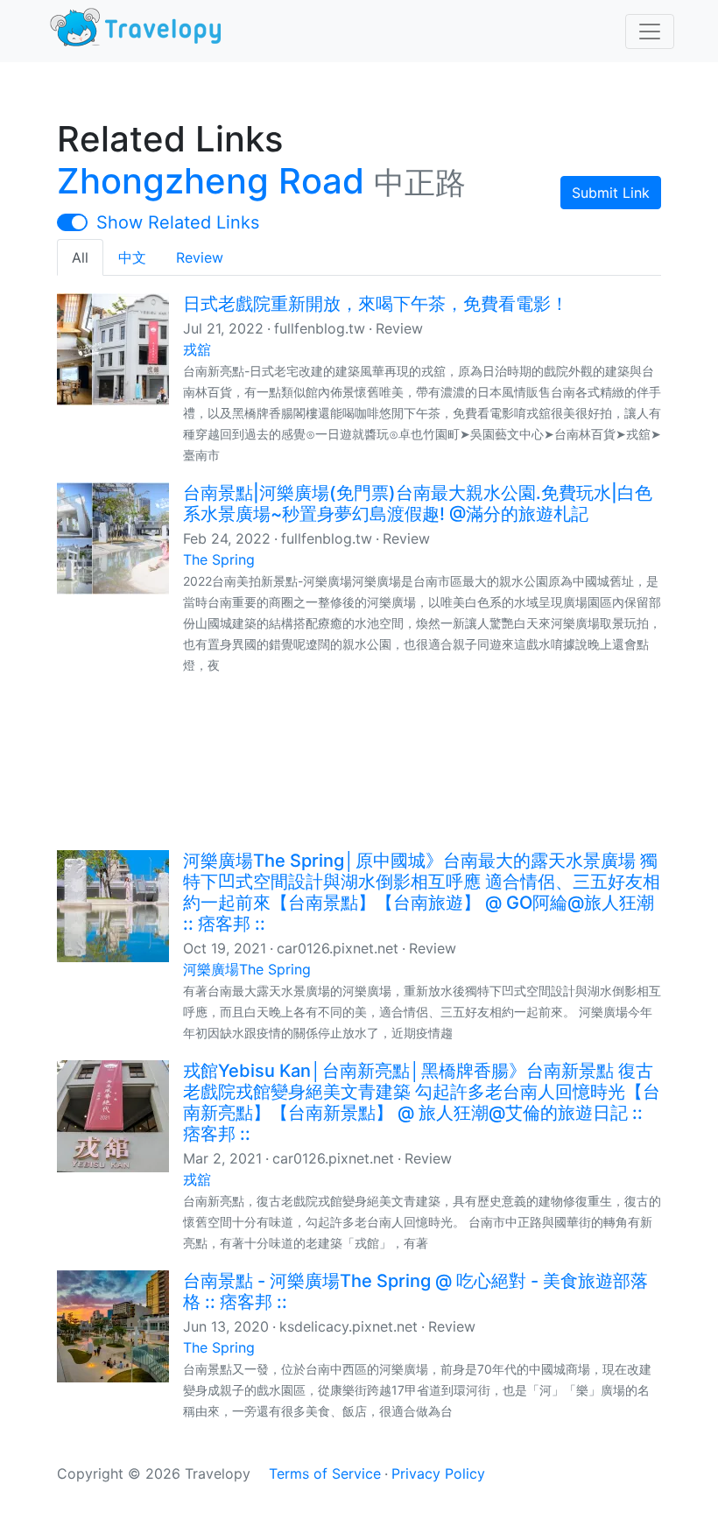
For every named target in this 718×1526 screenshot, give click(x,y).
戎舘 (197, 349)
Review (199, 257)
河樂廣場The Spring (247, 969)
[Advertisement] (359, 761)
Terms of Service (325, 1473)
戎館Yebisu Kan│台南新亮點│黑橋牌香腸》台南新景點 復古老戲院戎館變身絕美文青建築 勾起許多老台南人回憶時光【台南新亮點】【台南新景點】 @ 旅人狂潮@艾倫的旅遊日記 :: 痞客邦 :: (421, 1102)
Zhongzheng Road (210, 180)
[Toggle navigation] (649, 31)
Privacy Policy (438, 1473)
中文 (132, 257)
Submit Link (611, 192)
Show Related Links (177, 222)
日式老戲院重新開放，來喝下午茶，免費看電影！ (375, 303)
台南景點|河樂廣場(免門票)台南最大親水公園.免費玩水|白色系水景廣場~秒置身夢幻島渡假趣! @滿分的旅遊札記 (417, 503)
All (80, 257)
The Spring (219, 559)
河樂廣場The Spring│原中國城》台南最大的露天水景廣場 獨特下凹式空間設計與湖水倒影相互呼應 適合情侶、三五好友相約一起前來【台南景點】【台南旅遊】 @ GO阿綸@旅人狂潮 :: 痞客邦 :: (421, 892)
